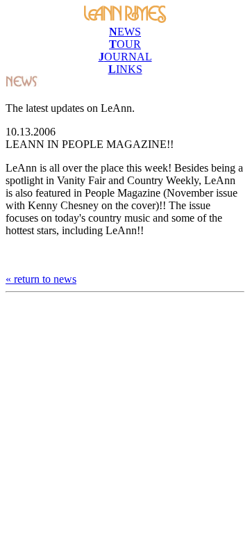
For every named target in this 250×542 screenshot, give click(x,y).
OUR (125, 44)
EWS (125, 32)
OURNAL (125, 57)
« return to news (41, 279)
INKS (125, 69)
